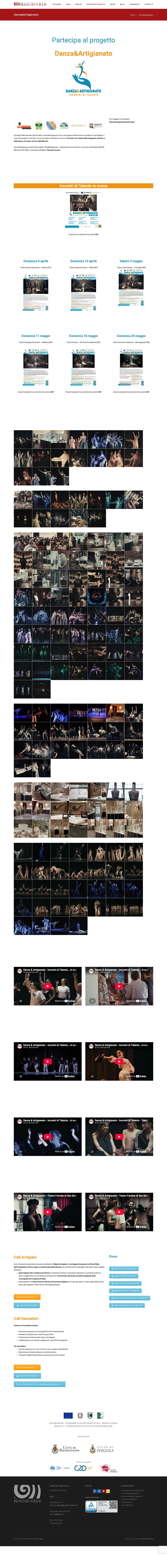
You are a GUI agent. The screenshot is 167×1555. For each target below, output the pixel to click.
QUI (96, 234)
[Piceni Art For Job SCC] (30, 4)
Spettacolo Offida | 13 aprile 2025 (125, 1276)
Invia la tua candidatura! (25, 1297)
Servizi (78, 4)
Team (68, 4)
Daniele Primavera (147, 1539)
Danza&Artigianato (96, 4)
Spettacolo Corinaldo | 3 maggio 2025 (126, 1283)
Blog (122, 4)
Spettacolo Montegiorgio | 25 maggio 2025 (128, 1305)
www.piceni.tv (126, 1502)
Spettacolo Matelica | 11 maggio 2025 (127, 1291)
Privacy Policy (38, 1539)
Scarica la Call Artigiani (28, 1305)
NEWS (112, 4)
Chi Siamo (56, 4)
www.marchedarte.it (129, 1499)
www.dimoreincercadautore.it (132, 1490)
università (135, 4)
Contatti (149, 4)
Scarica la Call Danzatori (29, 1376)
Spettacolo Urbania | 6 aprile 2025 (125, 1269)
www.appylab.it (127, 1505)
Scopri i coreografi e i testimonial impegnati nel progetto (37, 1384)
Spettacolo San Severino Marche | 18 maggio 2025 (131, 1298)
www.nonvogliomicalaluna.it (132, 1496)
